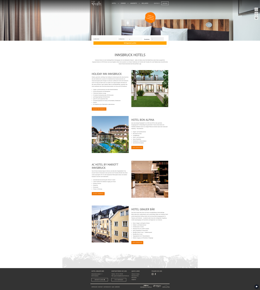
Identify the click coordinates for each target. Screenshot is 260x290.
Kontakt (100, 287)
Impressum (94, 287)
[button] (157, 3)
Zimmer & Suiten (135, 274)
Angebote (134, 279)
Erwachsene (147, 39)
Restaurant (134, 277)
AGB (113, 287)
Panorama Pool (135, 275)
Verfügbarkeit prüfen (130, 43)
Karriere (117, 287)
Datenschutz (107, 287)
